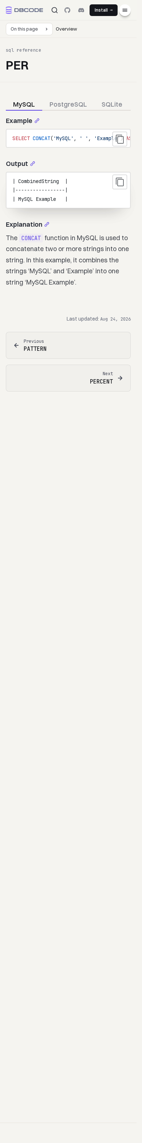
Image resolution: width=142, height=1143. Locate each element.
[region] (68, 138)
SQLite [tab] (112, 104)
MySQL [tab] (24, 104)
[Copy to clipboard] (120, 139)
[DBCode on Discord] (81, 10)
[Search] (54, 10)
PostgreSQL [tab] (68, 104)
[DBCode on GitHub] (67, 10)
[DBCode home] (24, 10)
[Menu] (125, 10)
